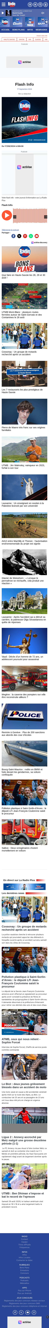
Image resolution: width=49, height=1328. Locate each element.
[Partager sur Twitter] (18, 237)
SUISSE (38, 39)
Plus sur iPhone (24, 1290)
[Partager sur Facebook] (12, 237)
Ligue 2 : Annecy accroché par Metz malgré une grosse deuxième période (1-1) (24, 1140)
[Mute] (42, 13)
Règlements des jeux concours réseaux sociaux (24, 1300)
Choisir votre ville (42, 35)
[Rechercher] (40, 4)
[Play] (3, 13)
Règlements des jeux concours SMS (24, 1303)
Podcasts (24, 1280)
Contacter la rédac (24, 1260)
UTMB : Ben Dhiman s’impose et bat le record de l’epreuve (23, 1195)
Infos (30, 30)
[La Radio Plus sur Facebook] (15, 1312)
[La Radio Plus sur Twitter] (21, 1312)
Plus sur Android (24, 1293)
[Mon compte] (45, 4)
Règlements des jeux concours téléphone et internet (24, 1306)
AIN (29, 39)
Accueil (5, 30)
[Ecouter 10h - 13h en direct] (24, 886)
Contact (24, 1239)
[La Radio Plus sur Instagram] (34, 1312)
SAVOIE (21, 39)
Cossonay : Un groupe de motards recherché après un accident (24, 928)
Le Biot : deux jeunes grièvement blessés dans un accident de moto (24, 1085)
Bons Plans (18, 30)
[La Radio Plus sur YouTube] (27, 1312)
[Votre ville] (30, 4)
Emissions (24, 1270)
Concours (24, 1273)
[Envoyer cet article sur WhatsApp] (30, 237)
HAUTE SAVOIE (9, 39)
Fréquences (25, 1247)
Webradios (41, 30)
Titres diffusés (24, 1244)
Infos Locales (24, 1257)
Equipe (24, 1242)
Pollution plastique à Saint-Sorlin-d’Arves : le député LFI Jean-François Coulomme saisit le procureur (24, 981)
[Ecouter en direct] (35, 4)
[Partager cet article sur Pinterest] (24, 237)
